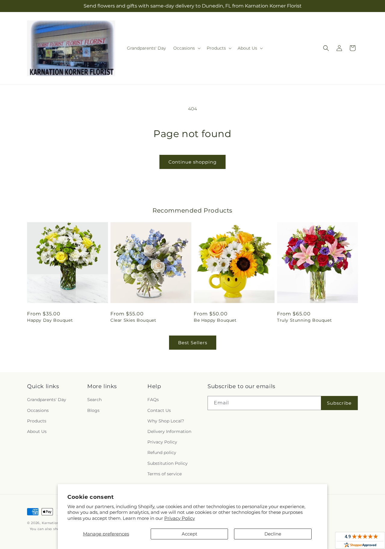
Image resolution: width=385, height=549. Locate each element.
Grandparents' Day (46, 399)
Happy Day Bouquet (50, 320)
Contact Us (159, 410)
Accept (189, 534)
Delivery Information (169, 431)
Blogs (93, 410)
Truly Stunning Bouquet (304, 320)
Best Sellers (192, 342)
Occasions (38, 410)
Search (94, 399)
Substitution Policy (167, 463)
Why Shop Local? (165, 421)
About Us (37, 431)
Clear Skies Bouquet (133, 320)
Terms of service (164, 474)
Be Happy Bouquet (215, 320)
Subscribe (339, 403)
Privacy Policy (179, 518)
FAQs (153, 399)
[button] (186, 48)
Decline (272, 534)
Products (36, 421)
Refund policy (161, 452)
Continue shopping (192, 162)
